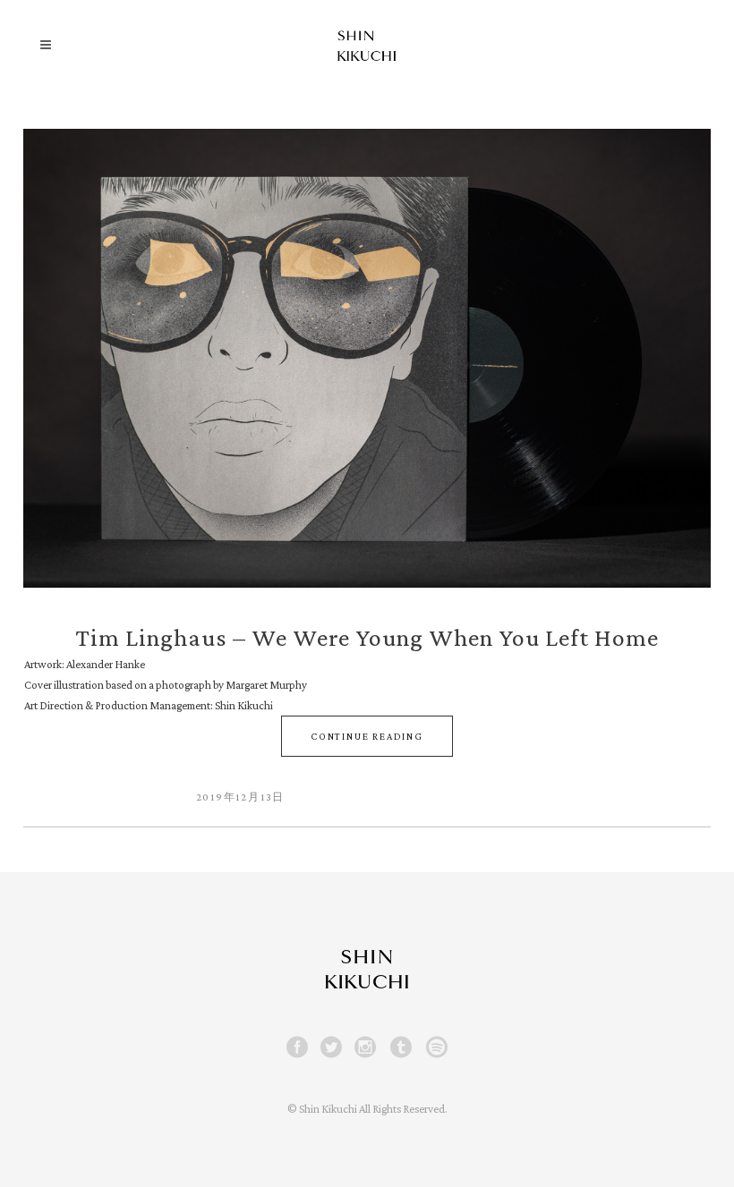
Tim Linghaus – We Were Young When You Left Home (367, 637)
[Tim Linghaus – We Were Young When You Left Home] (367, 358)
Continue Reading (367, 736)
